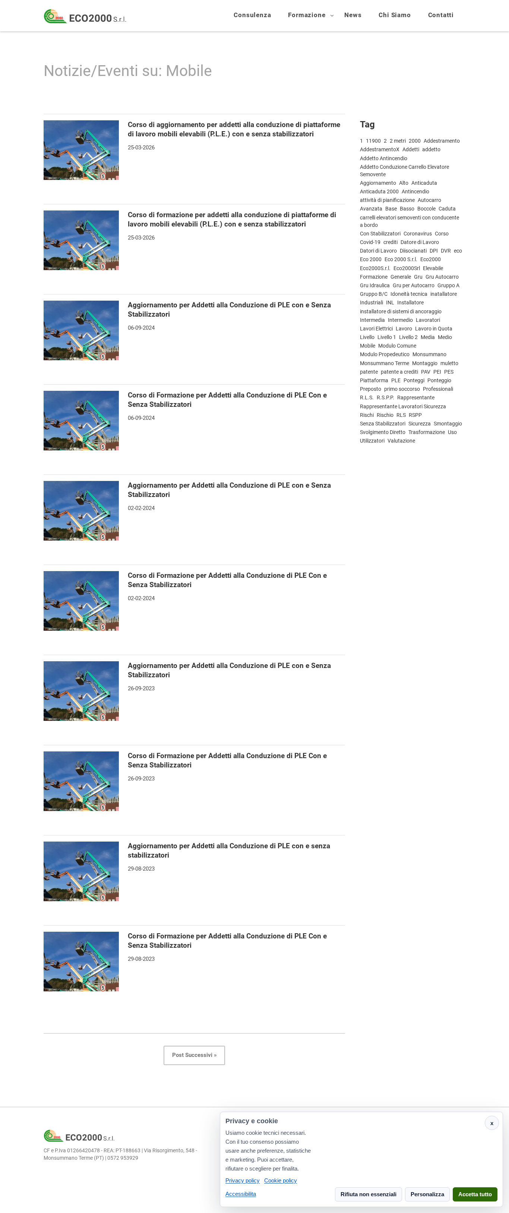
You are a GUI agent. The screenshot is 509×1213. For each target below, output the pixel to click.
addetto (431, 149)
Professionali (438, 389)
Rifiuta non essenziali (368, 1194)
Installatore (410, 302)
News (352, 15)
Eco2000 (430, 259)
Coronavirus (418, 234)
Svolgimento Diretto (382, 432)
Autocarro (429, 200)
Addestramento (442, 141)
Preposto (370, 389)
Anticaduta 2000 (379, 191)
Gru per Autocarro (413, 285)
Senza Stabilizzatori (382, 424)
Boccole (426, 209)
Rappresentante (415, 397)
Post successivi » (194, 1055)
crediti (390, 242)
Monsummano (429, 354)
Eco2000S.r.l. (375, 268)
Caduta (447, 209)
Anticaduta (424, 183)
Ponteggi (414, 380)
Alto (403, 183)
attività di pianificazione (387, 200)
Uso (452, 432)
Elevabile (433, 268)
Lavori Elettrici (376, 329)
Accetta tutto (475, 1194)
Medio (445, 337)
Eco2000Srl (406, 268)
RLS (401, 415)
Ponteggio (439, 380)
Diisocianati (413, 251)
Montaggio (424, 363)
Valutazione (401, 441)
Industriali (371, 302)
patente (369, 372)
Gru (418, 277)
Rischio (385, 415)
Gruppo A (448, 285)
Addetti (410, 149)
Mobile (367, 346)
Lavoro (404, 329)
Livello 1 (386, 337)
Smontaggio (448, 424)
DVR (446, 251)
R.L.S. (367, 397)
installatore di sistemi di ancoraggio (401, 311)
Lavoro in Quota (433, 329)
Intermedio (400, 320)
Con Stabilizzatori (380, 234)
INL (390, 302)
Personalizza (427, 1194)
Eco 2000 (371, 259)
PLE (396, 380)
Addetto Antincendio (383, 158)
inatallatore (443, 294)
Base (391, 209)
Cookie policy (280, 1180)
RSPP (415, 415)
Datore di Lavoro (420, 242)
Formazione (306, 15)
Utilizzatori (372, 441)
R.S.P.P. (385, 397)
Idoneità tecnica (409, 294)
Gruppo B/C (374, 294)
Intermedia (372, 320)
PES (448, 372)
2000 (415, 141)
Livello (367, 337)
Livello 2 (408, 337)
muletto (449, 363)
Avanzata (371, 209)
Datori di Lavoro (378, 251)
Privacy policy (242, 1180)
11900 (373, 141)
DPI (434, 251)
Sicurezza (419, 424)
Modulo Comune (397, 346)
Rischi (367, 415)
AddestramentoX (379, 149)
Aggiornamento (378, 183)
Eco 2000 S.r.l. (401, 259)
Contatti (441, 15)
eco (458, 251)
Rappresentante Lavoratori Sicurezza (403, 406)
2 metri (398, 141)
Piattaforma (374, 380)
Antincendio (415, 191)
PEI (437, 372)
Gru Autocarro (442, 277)
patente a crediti (399, 372)
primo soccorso (402, 389)
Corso (442, 234)
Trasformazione (426, 432)
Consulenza (252, 15)
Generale (401, 277)
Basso (407, 209)
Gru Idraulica (375, 285)
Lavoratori (428, 320)
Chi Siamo (395, 15)
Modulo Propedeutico (385, 354)
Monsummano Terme (384, 363)
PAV (425, 372)
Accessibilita (240, 1194)
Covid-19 (370, 242)
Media (428, 337)
